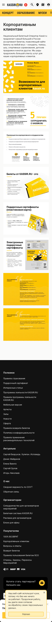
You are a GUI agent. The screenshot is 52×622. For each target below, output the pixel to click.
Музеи (42, 13)
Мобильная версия (12, 404)
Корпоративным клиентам (16, 541)
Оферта (7, 423)
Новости (7, 418)
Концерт (8, 13)
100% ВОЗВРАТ (10, 536)
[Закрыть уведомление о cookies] (44, 592)
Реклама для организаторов (17, 518)
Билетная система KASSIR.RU (17, 513)
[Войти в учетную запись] (48, 4)
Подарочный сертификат (15, 383)
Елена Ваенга (9, 463)
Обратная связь (11, 491)
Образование (26, 13)
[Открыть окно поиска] (32, 4)
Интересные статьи (13, 388)
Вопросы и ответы (12, 546)
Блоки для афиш (11, 522)
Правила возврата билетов (16, 428)
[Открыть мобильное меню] (3, 5)
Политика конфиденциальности (18, 432)
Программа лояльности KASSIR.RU (20, 392)
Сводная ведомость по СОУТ (17, 487)
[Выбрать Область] (43, 4)
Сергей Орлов (10, 468)
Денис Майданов (11, 459)
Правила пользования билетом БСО (21, 555)
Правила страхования (14, 378)
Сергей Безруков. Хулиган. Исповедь (21, 454)
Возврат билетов (11, 550)
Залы (6, 414)
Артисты (7, 409)
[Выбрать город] (37, 4)
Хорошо (26, 614)
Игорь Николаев (11, 473)
